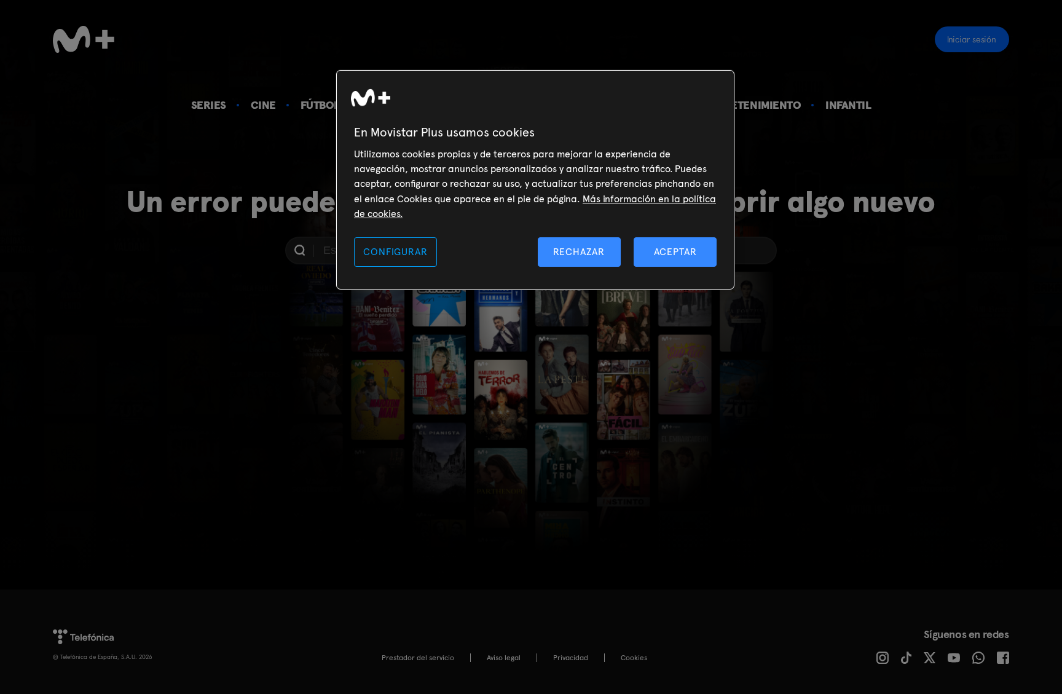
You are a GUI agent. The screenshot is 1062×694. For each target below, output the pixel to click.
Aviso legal (504, 657)
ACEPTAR (675, 252)
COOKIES (634, 657)
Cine (263, 104)
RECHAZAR (579, 252)
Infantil (848, 104)
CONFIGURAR (395, 252)
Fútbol (320, 104)
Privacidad (570, 657)
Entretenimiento (752, 104)
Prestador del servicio (418, 657)
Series (208, 104)
